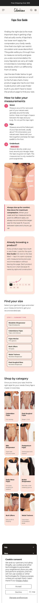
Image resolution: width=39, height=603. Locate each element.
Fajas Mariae (14, 340)
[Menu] (3, 10)
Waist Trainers (15, 355)
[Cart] (35, 10)
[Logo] (19, 10)
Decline (18, 592)
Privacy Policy (22, 581)
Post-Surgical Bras (16, 363)
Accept (18, 586)
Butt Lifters (13, 347)
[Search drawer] (31, 10)
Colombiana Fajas (16, 332)
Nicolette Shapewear (17, 324)
